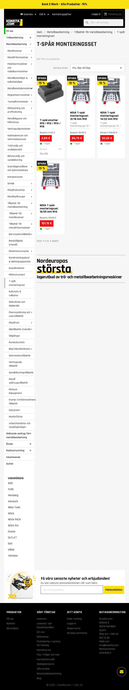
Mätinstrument (17, 274)
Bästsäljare (12, 628)
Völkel (11, 550)
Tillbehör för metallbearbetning (18, 205)
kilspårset (14, 322)
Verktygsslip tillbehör (15, 364)
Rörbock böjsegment (15, 391)
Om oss (41, 632)
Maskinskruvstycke (19, 251)
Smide (11, 183)
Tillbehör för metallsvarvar (16, 215)
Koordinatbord (16, 268)
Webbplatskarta (45, 664)
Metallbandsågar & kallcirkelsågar (18, 79)
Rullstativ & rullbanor (15, 293)
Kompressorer (15, 177)
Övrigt (9, 444)
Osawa (11, 531)
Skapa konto (73, 628)
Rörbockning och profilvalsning (16, 110)
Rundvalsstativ (17, 342)
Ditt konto (74, 612)
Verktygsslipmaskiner (19, 128)
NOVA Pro (13, 525)
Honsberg (13, 495)
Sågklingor (14, 335)
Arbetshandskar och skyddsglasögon (19, 425)
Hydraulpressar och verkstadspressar (18, 137)
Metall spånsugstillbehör (18, 381)
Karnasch (13, 501)
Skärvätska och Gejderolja (17, 303)
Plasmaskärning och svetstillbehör (19, 314)
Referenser (43, 636)
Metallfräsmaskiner (18, 57)
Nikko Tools (14, 507)
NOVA (11, 513)
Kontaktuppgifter (61, 14)
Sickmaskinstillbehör (20, 355)
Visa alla (44, 153)
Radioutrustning (15, 450)
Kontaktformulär (46, 659)
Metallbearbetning (16, 44)
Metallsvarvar (15, 50)
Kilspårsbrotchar (16, 190)
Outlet (9, 463)
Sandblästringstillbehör (21, 372)
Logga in (96, 14)
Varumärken (16, 478)
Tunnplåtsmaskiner (18, 101)
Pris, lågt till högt (97, 68)
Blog (39, 678)
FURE (11, 489)
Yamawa (13, 556)
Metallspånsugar (16, 196)
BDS (10, 483)
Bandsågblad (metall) (16, 242)
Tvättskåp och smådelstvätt (15, 147)
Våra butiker (43, 668)
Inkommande (13, 457)
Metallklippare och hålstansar (17, 120)
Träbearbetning (14, 37)
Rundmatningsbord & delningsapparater (20, 259)
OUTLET (12, 537)
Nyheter (11, 623)
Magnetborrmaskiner (19, 95)
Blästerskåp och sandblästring (16, 158)
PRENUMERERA (113, 590)
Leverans (42, 618)
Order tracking (74, 618)
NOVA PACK (14, 519)
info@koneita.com (109, 645)
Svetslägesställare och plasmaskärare (18, 168)
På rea (9, 31)
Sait (10, 543)
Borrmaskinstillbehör (20, 234)
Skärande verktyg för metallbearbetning (18, 435)
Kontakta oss (44, 650)
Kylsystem (14, 410)
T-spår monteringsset (17, 283)
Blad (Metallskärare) (19, 349)
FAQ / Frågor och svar (48, 654)
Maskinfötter (16, 416)
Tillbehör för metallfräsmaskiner (19, 225)
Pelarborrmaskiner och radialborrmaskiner (18, 67)
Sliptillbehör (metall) (20, 329)
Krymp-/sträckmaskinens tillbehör (21, 401)
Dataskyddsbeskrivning (49, 673)
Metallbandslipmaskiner (20, 88)
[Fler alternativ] (121, 671)
